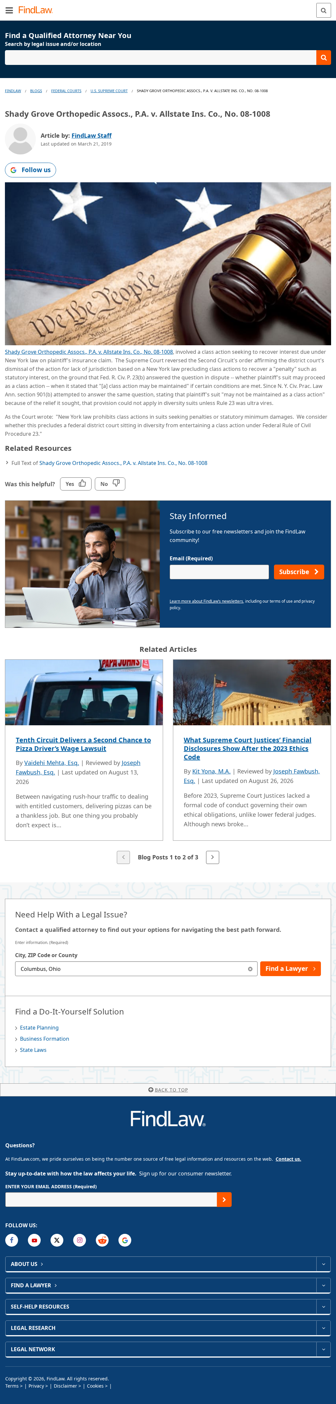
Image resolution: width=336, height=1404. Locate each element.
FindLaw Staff (92, 135)
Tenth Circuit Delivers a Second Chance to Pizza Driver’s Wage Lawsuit (83, 744)
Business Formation (44, 1038)
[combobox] (136, 968)
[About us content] (323, 1264)
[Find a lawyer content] (323, 1285)
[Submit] (224, 1199)
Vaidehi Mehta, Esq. (51, 763)
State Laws (33, 1049)
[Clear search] (250, 968)
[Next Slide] (212, 857)
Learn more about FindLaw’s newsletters (206, 601)
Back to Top (171, 1090)
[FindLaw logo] (38, 10)
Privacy (36, 1386)
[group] (168, 762)
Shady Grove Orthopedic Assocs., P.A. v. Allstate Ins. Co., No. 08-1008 (89, 351)
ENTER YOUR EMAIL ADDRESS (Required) (51, 1186)
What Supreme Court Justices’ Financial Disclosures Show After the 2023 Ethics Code (247, 748)
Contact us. (288, 1159)
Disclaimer (65, 1386)
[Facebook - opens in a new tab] (11, 1240)
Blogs (36, 90)
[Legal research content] (323, 1328)
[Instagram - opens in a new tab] (79, 1240)
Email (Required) (191, 558)
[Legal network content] (323, 1349)
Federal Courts (66, 90)
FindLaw (13, 90)
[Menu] (9, 10)
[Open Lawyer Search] (168, 57)
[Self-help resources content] (323, 1306)
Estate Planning (39, 1027)
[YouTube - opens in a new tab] (34, 1240)
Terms (12, 1386)
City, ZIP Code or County (46, 955)
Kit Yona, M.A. (211, 771)
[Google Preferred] (124, 1240)
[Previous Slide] (123, 857)
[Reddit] (102, 1240)
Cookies (95, 1386)
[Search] (323, 10)
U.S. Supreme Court (109, 90)
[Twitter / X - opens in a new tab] (57, 1240)
